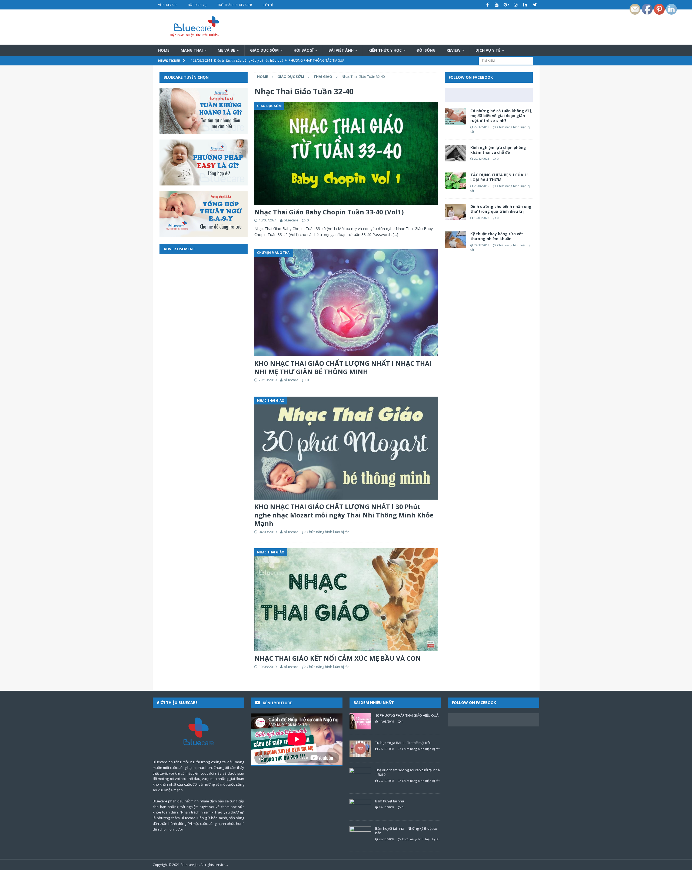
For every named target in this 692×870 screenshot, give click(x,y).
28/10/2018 (386, 807)
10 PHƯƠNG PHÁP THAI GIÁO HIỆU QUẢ (406, 715)
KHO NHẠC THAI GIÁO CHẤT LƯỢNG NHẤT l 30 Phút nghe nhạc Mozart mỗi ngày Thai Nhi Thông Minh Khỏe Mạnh (344, 515)
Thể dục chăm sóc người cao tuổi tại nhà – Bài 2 (407, 772)
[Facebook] (487, 4)
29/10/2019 (268, 379)
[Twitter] (535, 4)
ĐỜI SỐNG (426, 50)
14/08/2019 (386, 721)
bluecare (291, 220)
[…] (395, 234)
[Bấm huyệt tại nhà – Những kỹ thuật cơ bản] (360, 834)
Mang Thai (192, 50)
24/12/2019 (481, 245)
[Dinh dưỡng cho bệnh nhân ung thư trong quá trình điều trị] (455, 212)
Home (163, 50)
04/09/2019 (268, 531)
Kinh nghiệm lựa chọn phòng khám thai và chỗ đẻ (498, 150)
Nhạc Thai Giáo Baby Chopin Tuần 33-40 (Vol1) (329, 211)
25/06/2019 (481, 186)
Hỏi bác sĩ (304, 50)
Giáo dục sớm (264, 50)
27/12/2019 (481, 127)
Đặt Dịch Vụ (197, 5)
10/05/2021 (268, 220)
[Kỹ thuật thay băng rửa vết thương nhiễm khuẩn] (455, 239)
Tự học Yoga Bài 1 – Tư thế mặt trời (403, 742)
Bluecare (187, 864)
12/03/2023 (481, 218)
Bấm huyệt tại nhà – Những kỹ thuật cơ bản (406, 830)
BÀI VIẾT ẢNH (341, 50)
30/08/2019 (268, 666)
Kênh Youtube (277, 702)
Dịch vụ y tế (487, 50)
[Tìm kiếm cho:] (506, 60)
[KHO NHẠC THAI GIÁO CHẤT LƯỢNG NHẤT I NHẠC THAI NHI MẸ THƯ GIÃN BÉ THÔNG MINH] (346, 302)
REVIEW (454, 50)
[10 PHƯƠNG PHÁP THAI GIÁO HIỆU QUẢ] (360, 721)
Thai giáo (323, 76)
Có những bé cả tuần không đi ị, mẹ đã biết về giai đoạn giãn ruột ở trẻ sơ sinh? (501, 115)
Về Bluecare (167, 5)
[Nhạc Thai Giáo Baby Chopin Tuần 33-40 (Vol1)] (346, 153)
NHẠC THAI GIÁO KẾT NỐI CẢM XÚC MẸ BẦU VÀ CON (337, 658)
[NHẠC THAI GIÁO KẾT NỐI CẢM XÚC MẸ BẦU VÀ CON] (346, 599)
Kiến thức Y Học (385, 50)
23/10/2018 (386, 749)
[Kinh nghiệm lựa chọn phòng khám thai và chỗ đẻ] (455, 153)
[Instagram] (516, 4)
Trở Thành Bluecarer (234, 5)
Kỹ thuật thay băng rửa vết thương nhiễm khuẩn (496, 236)
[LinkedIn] (525, 4)
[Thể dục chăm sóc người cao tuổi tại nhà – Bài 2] (360, 776)
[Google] (506, 4)
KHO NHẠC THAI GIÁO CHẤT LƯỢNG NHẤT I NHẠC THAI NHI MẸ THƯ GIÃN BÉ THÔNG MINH (343, 367)
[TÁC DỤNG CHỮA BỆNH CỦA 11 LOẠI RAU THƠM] (455, 180)
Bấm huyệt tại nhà (389, 801)
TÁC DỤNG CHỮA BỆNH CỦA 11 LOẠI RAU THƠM (499, 177)
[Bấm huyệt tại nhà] (360, 807)
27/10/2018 (386, 781)
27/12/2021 (481, 159)
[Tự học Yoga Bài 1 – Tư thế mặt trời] (360, 749)
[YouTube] (497, 4)
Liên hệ (268, 5)
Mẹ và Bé (226, 50)
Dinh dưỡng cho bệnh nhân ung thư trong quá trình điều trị (500, 209)
